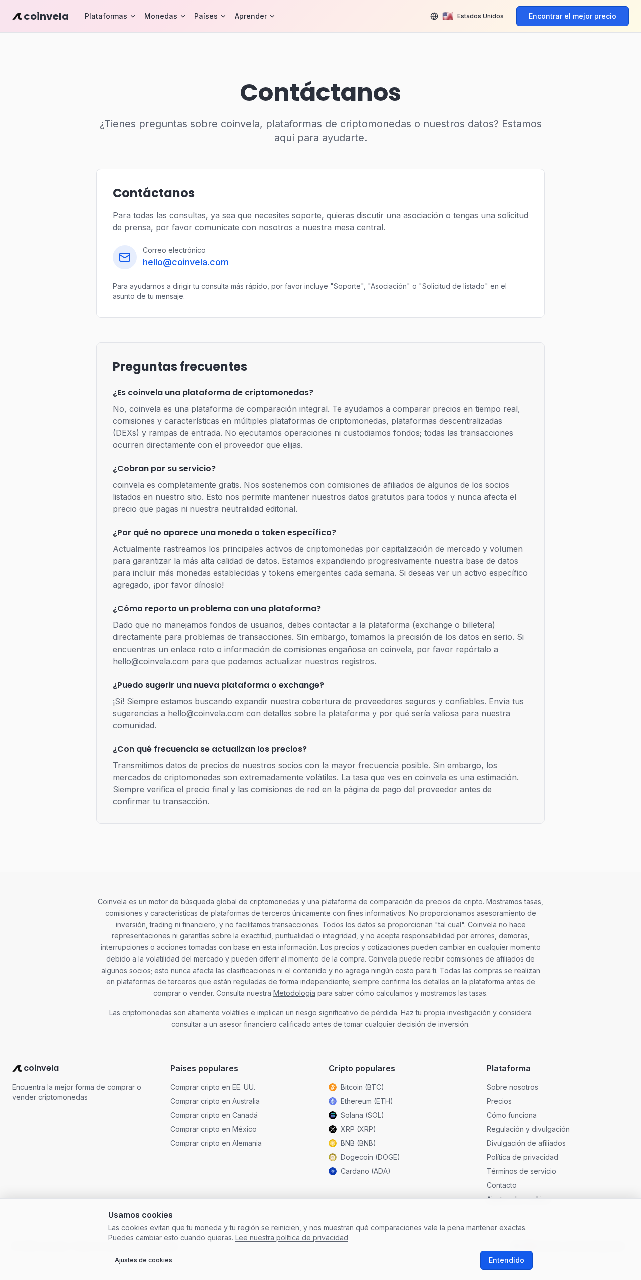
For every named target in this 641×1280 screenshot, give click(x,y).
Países (206, 16)
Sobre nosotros (512, 1087)
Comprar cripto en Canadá (214, 1115)
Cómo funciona (512, 1115)
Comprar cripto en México (213, 1129)
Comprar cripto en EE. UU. (212, 1087)
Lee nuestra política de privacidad (291, 1237)
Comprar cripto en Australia (215, 1101)
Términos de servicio (521, 1171)
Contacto (502, 1185)
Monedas (160, 16)
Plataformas (106, 16)
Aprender (251, 16)
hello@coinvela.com (186, 262)
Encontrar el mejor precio (572, 16)
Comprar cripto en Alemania (216, 1143)
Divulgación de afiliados (526, 1143)
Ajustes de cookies (143, 1260)
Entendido (506, 1260)
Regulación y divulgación (528, 1129)
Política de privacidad (522, 1157)
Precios (499, 1101)
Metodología (294, 993)
